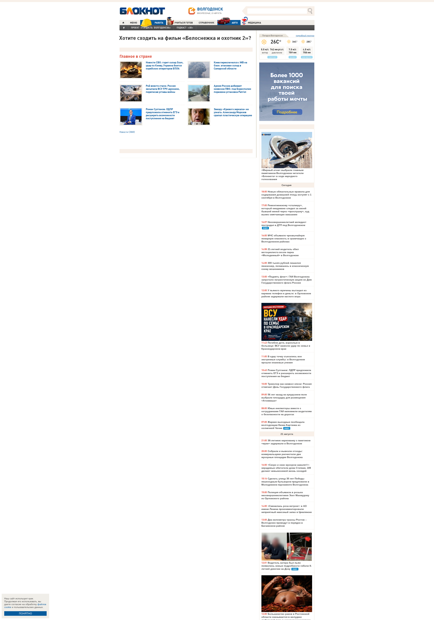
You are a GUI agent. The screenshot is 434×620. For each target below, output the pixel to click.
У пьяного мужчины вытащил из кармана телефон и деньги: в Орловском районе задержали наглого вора (286, 293)
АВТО (235, 22)
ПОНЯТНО (25, 613)
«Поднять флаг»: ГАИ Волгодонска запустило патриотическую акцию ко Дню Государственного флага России (286, 279)
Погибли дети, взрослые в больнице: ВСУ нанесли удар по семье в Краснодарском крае (285, 345)
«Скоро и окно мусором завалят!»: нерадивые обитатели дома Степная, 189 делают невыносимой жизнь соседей (286, 467)
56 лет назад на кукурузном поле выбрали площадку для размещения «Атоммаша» (284, 397)
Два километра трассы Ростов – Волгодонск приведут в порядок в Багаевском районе (284, 522)
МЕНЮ (133, 22)
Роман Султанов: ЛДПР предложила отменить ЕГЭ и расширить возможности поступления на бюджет (286, 373)
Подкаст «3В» (185, 27)
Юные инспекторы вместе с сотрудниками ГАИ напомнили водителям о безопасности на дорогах (286, 411)
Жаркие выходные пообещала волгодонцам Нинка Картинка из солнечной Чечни (282, 425)
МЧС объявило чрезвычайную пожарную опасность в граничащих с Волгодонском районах (283, 238)
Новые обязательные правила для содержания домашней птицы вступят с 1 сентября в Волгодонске (286, 194)
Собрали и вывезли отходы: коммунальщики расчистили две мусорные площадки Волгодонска (282, 454)
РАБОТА (159, 22)
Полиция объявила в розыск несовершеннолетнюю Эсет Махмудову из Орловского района (285, 495)
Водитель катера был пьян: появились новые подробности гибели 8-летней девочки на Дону (286, 565)
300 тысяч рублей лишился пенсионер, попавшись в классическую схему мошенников (285, 266)
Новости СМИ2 (127, 132)
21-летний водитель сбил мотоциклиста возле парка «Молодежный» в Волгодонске (280, 252)
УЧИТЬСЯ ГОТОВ (183, 22)
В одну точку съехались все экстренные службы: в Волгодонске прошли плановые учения (283, 359)
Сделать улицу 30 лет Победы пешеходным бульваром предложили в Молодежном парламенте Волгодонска (285, 481)
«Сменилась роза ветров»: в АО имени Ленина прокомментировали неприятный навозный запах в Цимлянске (286, 509)
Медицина (254, 22)
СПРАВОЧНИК (206, 22)
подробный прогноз (305, 35)
